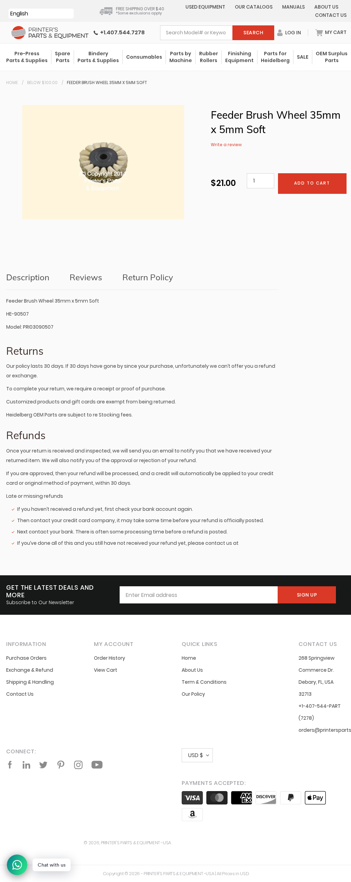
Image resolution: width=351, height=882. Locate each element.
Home (12, 82)
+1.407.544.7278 (121, 32)
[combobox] (217, 32)
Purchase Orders (26, 658)
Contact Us (331, 15)
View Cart (105, 670)
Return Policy (147, 277)
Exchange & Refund (29, 670)
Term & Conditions (204, 682)
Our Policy (193, 694)
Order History (109, 658)
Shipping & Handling (30, 682)
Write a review (226, 145)
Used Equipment (205, 6)
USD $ (195, 755)
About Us (326, 6)
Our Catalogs (254, 6)
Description (27, 277)
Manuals (293, 6)
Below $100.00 (42, 82)
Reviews (86, 277)
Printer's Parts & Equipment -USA (136, 842)
